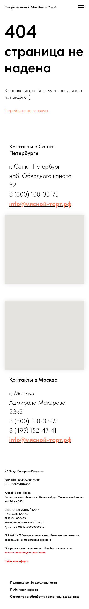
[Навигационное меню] (81, 7)
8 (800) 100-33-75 (34, 194)
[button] (33, 582)
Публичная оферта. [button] (17, 561)
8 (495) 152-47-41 (33, 430)
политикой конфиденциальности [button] (25, 552)
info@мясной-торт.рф (40, 204)
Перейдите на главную (26, 110)
